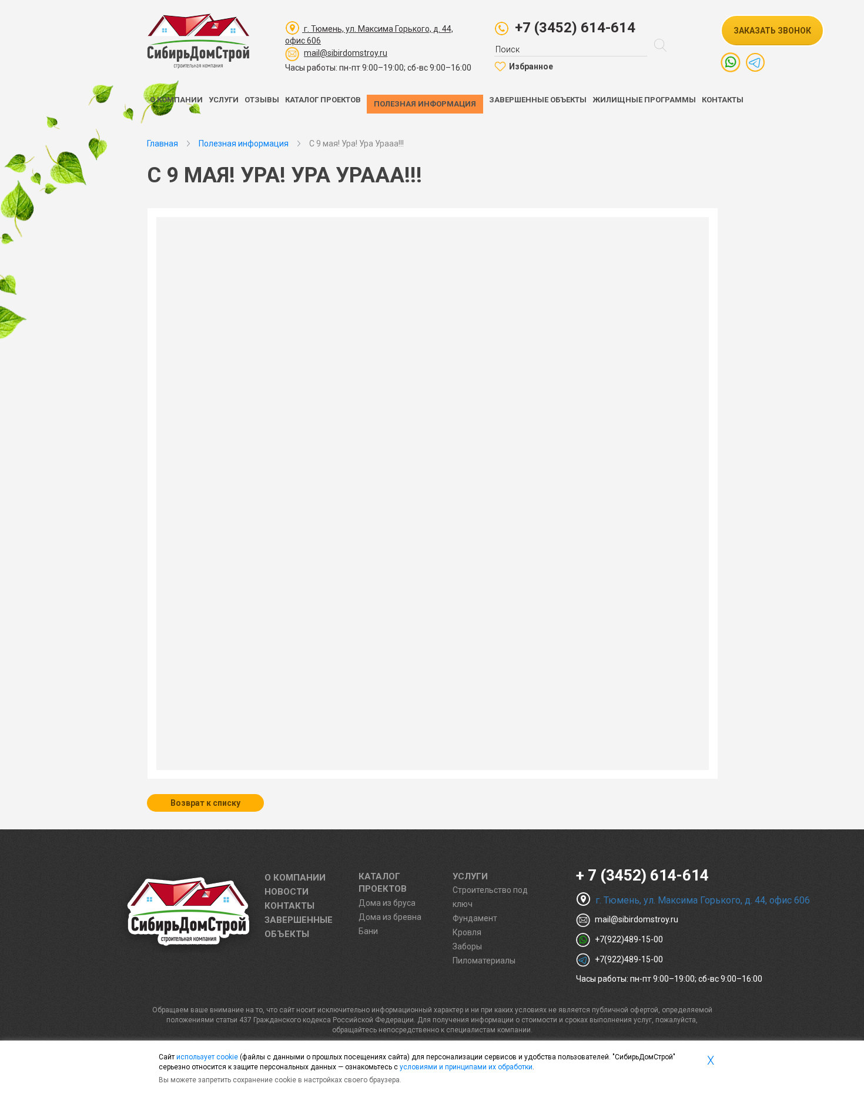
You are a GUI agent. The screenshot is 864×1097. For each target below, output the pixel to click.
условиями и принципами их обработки (466, 1067)
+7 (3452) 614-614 (575, 27)
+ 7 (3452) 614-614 (642, 875)
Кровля (467, 932)
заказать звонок (772, 30)
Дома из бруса (387, 903)
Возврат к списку (205, 803)
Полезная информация (425, 103)
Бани (368, 931)
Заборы (467, 946)
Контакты (723, 99)
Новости (286, 891)
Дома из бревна (390, 917)
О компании (176, 99)
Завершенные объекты (538, 99)
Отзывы (262, 99)
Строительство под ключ (490, 897)
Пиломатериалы (484, 960)
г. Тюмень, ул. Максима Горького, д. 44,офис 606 (369, 34)
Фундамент (475, 918)
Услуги (224, 99)
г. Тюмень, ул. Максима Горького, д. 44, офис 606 (701, 900)
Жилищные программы (644, 99)
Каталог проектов (323, 99)
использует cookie (207, 1057)
